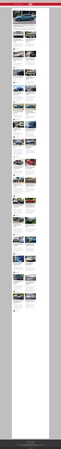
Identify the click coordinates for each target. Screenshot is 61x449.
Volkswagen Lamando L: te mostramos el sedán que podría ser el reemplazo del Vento (30, 206)
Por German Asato (17, 82)
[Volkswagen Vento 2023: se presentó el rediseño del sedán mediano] (30, 220)
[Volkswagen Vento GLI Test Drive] (18, 142)
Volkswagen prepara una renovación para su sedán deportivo (17, 129)
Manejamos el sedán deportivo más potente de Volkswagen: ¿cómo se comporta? (30, 167)
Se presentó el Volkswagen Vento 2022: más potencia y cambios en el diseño (18, 264)
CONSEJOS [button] (36, 6)
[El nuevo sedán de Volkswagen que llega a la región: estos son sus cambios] (18, 107)
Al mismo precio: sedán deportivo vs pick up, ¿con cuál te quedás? (18, 185)
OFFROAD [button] (44, 6)
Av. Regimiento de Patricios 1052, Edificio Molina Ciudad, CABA (26, 444)
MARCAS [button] (33, 6)
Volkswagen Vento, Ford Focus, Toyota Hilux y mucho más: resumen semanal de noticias (30, 244)
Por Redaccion (17, 67)
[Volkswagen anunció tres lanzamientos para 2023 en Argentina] (18, 220)
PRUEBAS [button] (21, 6)
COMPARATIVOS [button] (24, 6)
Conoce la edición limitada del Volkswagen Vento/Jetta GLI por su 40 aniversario (18, 167)
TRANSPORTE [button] (40, 6)
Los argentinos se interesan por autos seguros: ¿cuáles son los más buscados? (18, 244)
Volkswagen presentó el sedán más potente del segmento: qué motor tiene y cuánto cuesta (30, 185)
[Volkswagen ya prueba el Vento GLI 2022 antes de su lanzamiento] (18, 277)
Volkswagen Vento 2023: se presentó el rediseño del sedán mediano (30, 225)
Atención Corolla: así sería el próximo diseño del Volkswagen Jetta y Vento (30, 93)
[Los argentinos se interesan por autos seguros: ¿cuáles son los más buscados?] (18, 239)
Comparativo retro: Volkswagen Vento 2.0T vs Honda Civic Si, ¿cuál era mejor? (18, 206)
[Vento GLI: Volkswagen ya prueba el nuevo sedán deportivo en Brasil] (30, 259)
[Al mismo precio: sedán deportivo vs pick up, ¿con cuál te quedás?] (18, 180)
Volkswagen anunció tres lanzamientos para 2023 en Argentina (18, 225)
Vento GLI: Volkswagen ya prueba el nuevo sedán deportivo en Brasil (29, 264)
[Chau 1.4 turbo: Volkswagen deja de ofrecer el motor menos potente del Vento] (18, 296)
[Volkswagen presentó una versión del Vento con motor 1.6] (30, 296)
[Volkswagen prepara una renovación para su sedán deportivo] (18, 124)
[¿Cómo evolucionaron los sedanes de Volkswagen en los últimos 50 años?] (18, 88)
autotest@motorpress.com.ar (40, 444)
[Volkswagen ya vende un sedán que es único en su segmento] (18, 72)
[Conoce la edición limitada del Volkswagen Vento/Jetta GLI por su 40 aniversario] (18, 162)
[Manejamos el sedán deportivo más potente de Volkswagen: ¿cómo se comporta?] (30, 162)
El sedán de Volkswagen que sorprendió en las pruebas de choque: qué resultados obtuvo (30, 59)
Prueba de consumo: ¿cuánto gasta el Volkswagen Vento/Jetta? (30, 147)
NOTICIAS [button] (18, 6)
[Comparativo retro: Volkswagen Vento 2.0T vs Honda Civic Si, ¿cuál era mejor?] (18, 201)
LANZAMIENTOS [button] (29, 6)
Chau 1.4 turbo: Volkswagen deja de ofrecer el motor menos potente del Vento (18, 301)
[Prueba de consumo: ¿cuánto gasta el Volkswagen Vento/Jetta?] (30, 142)
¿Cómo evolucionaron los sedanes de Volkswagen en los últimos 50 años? (18, 93)
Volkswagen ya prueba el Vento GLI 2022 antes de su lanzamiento (18, 282)
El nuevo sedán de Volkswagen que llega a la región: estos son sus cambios (18, 112)
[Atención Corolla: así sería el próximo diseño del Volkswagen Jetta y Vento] (30, 88)
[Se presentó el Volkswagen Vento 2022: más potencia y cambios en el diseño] (18, 259)
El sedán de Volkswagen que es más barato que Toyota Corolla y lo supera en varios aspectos (30, 130)
